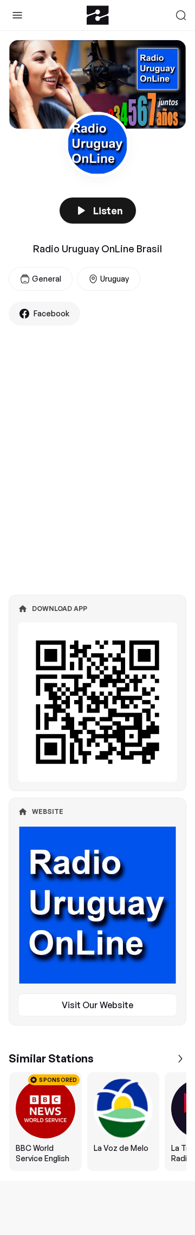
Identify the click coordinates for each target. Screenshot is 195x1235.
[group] (97, 1122)
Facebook (51, 313)
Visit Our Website (97, 1005)
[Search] (181, 15)
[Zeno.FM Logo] (98, 15)
